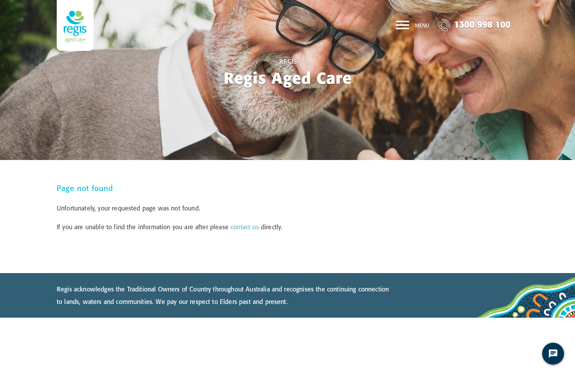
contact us (244, 227)
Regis (288, 61)
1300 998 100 (482, 24)
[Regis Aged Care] (75, 25)
